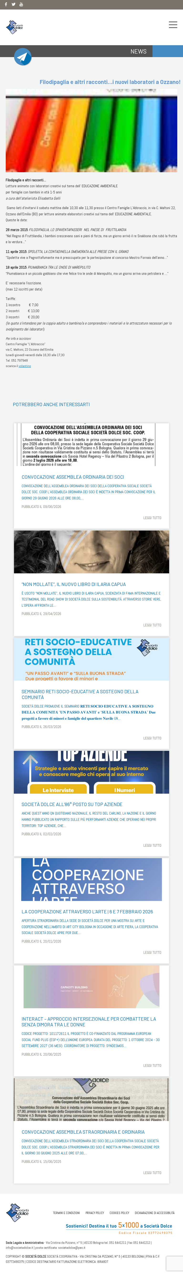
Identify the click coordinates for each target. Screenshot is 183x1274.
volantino (25, 366)
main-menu (173, 24)
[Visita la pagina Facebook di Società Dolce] (6, 5)
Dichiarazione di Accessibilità (154, 1213)
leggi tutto (152, 517)
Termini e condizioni (66, 1213)
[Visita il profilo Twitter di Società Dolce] (13, 5)
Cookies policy (119, 1213)
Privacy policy (95, 1213)
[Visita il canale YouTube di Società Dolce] (21, 5)
